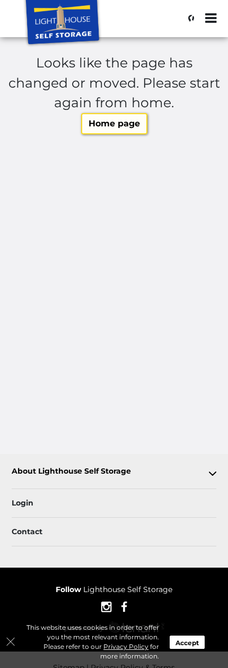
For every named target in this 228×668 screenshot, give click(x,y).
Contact (27, 531)
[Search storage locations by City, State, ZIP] (188, 18)
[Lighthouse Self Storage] (61, 24)
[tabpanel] (114, 473)
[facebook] (124, 606)
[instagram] (106, 606)
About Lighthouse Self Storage (71, 471)
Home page (114, 123)
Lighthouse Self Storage (114, 589)
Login (22, 503)
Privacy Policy (125, 646)
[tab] (114, 473)
